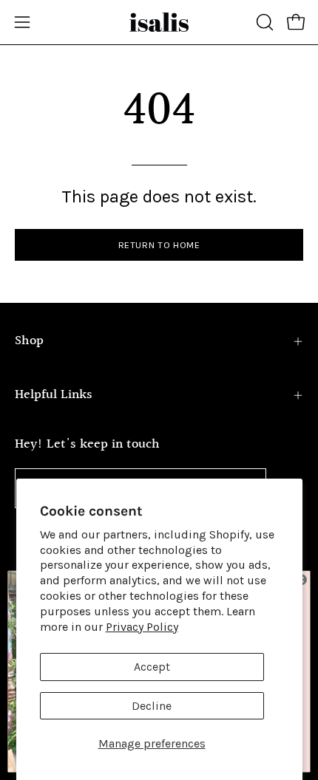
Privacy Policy (142, 627)
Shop (29, 341)
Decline (152, 706)
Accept (152, 667)
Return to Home (159, 244)
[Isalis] (159, 22)
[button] (263, 22)
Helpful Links (53, 395)
